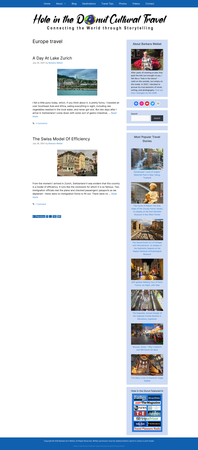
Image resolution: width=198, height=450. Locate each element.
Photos (123, 3)
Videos (136, 3)
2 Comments (41, 123)
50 (55, 216)
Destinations (89, 3)
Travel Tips (107, 3)
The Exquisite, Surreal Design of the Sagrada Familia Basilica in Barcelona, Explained (147, 316)
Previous (39, 216)
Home (47, 3)
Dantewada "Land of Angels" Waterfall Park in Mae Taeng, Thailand (147, 175)
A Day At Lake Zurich (52, 58)
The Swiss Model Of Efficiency (61, 138)
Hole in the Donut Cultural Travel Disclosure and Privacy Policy (99, 446)
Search (134, 114)
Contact (150, 3)
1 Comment (41, 204)
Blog (74, 3)
